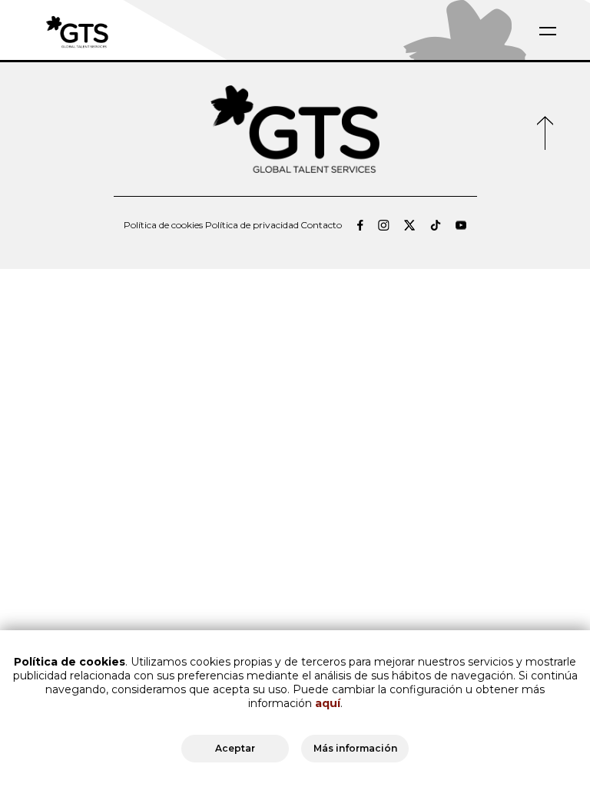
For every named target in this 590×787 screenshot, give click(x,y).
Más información (355, 748)
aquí (327, 703)
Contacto (321, 225)
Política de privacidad (252, 225)
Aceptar (235, 748)
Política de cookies (163, 225)
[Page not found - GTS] (113, 31)
